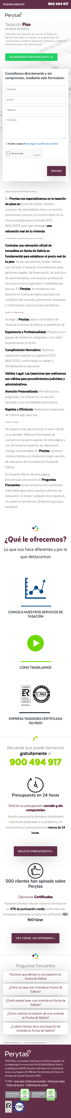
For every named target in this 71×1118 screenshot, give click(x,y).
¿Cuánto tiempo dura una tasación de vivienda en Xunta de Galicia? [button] (35, 1028)
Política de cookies (56, 1081)
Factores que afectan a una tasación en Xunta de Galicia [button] (35, 976)
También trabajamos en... (13, 1043)
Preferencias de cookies (37, 1085)
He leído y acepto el (32, 144)
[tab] (35, 976)
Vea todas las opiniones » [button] (35, 938)
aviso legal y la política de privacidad (42, 144)
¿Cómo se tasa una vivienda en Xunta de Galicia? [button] (35, 989)
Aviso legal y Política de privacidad (30, 1081)
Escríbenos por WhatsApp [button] (29, 57)
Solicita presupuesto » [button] (35, 851)
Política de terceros (15, 1085)
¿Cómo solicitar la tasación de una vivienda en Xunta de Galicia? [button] (35, 1016)
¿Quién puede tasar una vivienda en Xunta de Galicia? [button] (35, 1003)
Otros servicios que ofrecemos (35, 1043)
